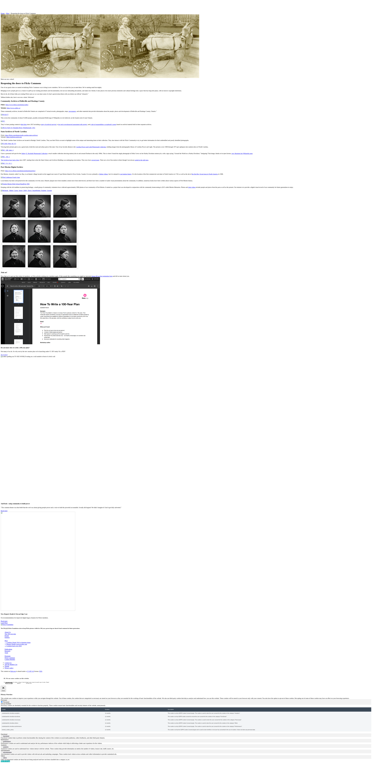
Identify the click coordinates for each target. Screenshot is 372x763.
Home (3, 13)
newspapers (72, 111)
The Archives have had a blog (10, 160)
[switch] (1, 736)
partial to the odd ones (141, 160)
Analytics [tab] (4, 745)
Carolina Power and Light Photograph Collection (91, 147)
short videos (192, 187)
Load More (4, 623)
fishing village (103, 174)
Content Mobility (10, 659)
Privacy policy (9, 668)
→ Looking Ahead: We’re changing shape (18, 642)
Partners (7, 637)
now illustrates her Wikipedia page (242, 153)
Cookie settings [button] (9, 683)
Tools (6, 653)
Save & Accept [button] (5, 761)
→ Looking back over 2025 (13, 646)
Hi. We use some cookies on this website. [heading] (16, 678)
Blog (6, 6)
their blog (24, 124)
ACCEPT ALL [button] (29, 683)
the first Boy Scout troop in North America (205, 174)
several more (95, 160)
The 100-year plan (10, 634)
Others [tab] (3, 756)
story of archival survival (48, 124)
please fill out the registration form (102, 276)
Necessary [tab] (4, 700)
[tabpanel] (186, 718)
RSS (40, 671)
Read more (4, 511)
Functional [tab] (4, 734)
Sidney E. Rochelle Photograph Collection (34, 153)
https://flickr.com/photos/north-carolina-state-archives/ (21, 135)
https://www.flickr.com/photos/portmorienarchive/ (20, 171)
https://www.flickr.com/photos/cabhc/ (17, 105)
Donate (7, 10)
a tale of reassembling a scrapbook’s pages (103, 124)
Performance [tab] (5, 739)
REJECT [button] (19, 683)
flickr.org (13, 671)
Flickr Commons (10, 8)
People (7, 636)
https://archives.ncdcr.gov (14, 137)
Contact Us (8, 663)
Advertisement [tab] (5, 750)
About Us (8, 5)
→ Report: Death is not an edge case (16, 644)
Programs (7, 656)
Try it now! (4, 355)
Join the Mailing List (11, 664)
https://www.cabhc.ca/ (13, 108)
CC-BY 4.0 (30, 671)
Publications (8, 649)
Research (7, 651)
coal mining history (126, 174)
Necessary (6, 702)
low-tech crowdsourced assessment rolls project (72, 124)
